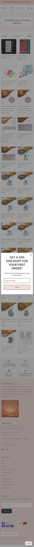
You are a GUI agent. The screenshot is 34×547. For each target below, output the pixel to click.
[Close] (31, 255)
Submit (17, 287)
